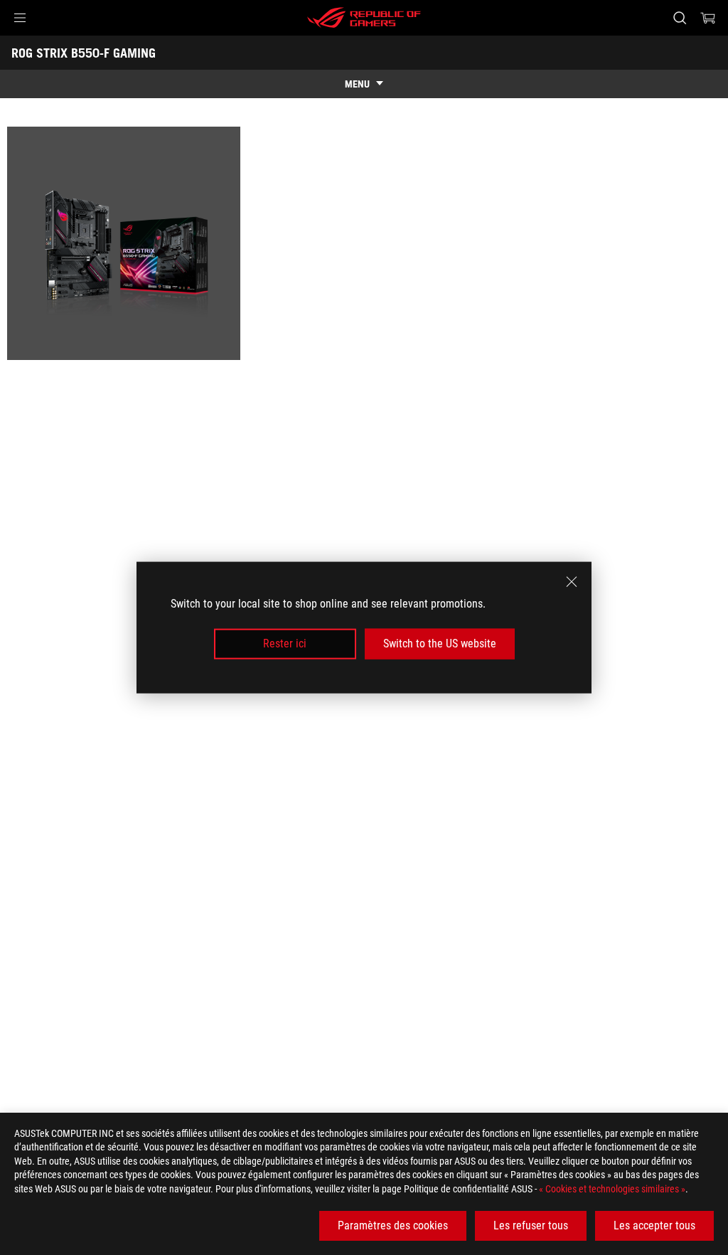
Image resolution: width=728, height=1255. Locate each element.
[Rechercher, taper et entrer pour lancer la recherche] (679, 18)
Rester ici (284, 643)
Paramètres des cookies (393, 1225)
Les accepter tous (654, 1225)
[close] (571, 582)
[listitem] (126, 246)
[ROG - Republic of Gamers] (364, 17)
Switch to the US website (439, 643)
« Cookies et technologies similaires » (612, 1189)
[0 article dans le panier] (708, 18)
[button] (19, 17)
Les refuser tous (530, 1225)
